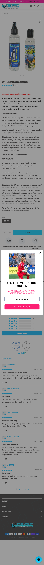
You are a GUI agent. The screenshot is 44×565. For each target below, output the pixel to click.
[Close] (40, 252)
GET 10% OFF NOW (22, 307)
